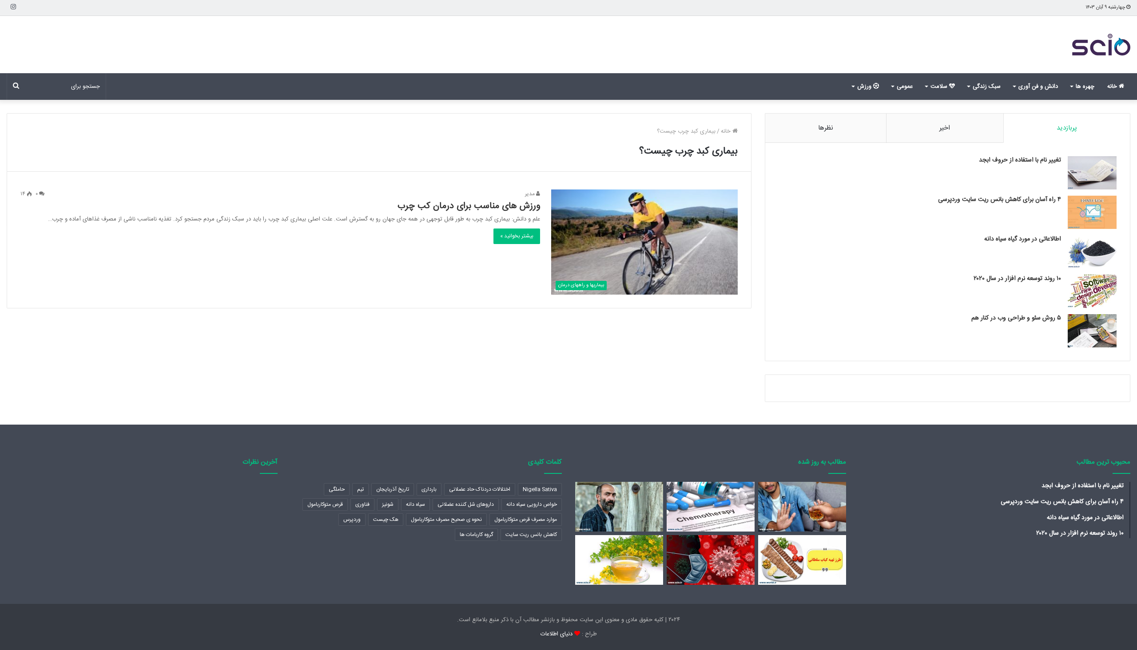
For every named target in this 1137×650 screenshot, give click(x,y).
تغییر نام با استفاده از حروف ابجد (1020, 160)
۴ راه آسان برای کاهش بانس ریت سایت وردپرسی (999, 199)
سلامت (939, 86)
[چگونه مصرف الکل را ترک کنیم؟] (802, 507)
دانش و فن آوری (1038, 86)
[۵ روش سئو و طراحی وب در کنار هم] (1092, 330)
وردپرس (352, 519)
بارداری (429, 489)
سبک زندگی (987, 86)
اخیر (944, 128)
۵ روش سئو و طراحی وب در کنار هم (1016, 318)
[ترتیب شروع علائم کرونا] (711, 560)
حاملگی (337, 489)
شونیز (388, 504)
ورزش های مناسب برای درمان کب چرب (469, 206)
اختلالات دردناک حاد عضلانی (479, 489)
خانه (1113, 86)
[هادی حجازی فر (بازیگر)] (619, 507)
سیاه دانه (415, 504)
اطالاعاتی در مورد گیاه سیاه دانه (1022, 239)
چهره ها (1085, 86)
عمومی (905, 86)
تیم (360, 489)
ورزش (865, 86)
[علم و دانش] (1101, 44)
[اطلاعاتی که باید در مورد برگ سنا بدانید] (619, 560)
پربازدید (1067, 128)
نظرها (825, 128)
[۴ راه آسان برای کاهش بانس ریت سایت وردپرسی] (1092, 212)
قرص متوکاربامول (325, 504)
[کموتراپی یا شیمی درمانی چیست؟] (711, 507)
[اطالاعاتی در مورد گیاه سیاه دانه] (1092, 251)
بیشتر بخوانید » (516, 236)
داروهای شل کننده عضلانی (465, 504)
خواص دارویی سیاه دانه (531, 504)
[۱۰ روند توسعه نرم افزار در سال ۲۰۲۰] (1092, 291)
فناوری (362, 504)
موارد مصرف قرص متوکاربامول (525, 519)
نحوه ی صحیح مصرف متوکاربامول (446, 519)
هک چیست (385, 519)
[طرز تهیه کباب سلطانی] (802, 560)
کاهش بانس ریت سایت (531, 534)
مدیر (530, 193)
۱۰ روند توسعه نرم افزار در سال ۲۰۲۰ (1017, 278)
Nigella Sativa (540, 489)
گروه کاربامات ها (476, 534)
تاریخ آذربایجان (392, 489)
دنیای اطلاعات (556, 634)
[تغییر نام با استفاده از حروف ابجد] (1092, 172)
